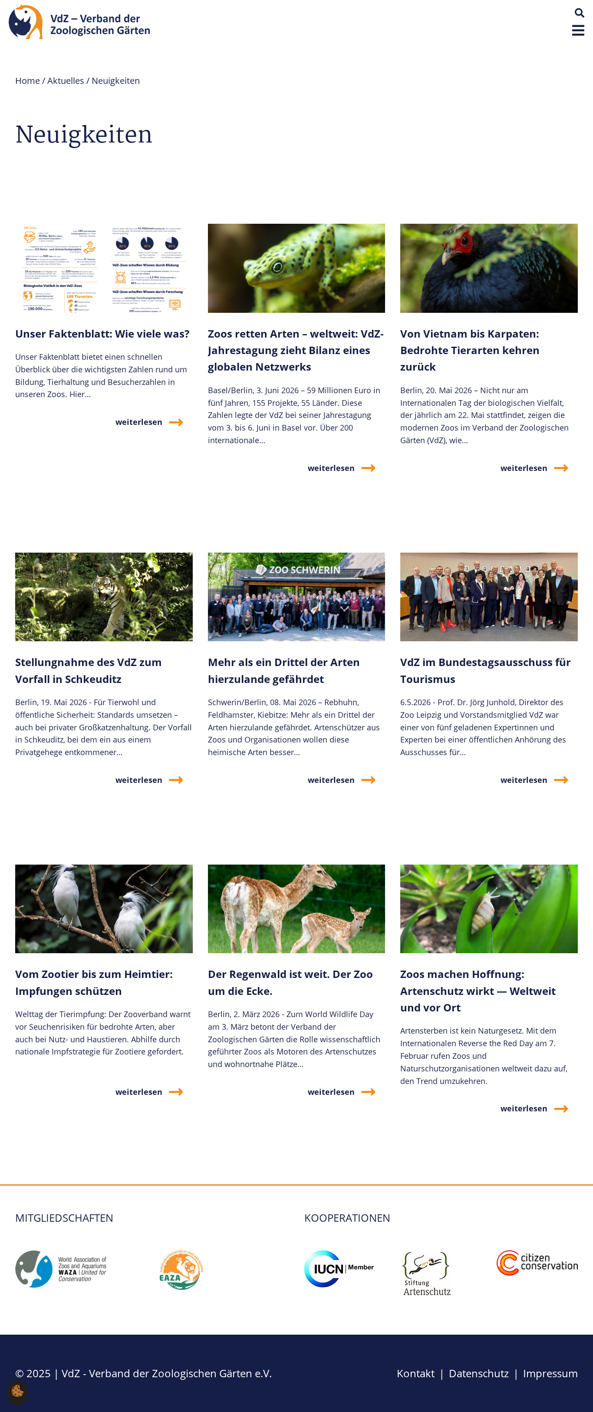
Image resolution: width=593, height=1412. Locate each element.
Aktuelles (65, 80)
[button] (578, 30)
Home (27, 80)
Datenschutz (479, 1373)
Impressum (550, 1373)
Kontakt (416, 1373)
